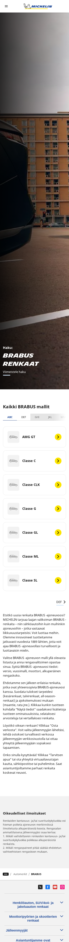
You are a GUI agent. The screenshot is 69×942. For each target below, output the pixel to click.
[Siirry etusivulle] (38, 6)
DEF (23, 417)
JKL (50, 417)
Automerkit (20, 874)
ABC (10, 417)
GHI (37, 417)
